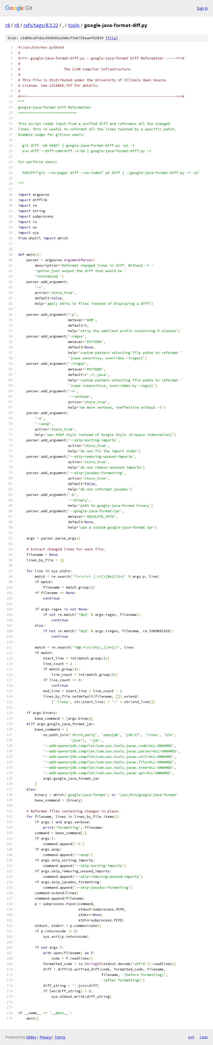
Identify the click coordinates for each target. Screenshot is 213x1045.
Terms (60, 1037)
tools (73, 25)
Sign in (202, 8)
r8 (7, 25)
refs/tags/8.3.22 (40, 25)
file (112, 38)
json (203, 1037)
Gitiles (31, 1037)
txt (191, 1037)
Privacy (45, 1037)
